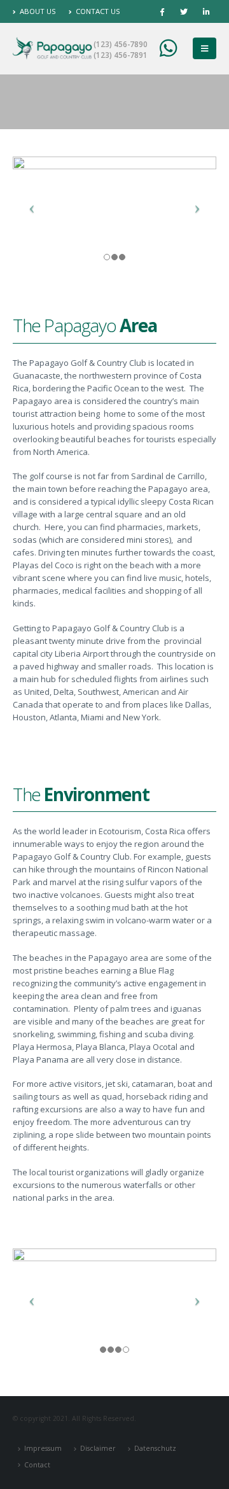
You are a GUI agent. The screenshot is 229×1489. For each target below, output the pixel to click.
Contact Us (98, 11)
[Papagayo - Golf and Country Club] (52, 48)
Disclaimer (98, 1448)
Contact (37, 1464)
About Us (38, 11)
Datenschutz (155, 1448)
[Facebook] (161, 11)
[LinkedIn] (206, 11)
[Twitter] (183, 11)
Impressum (43, 1448)
